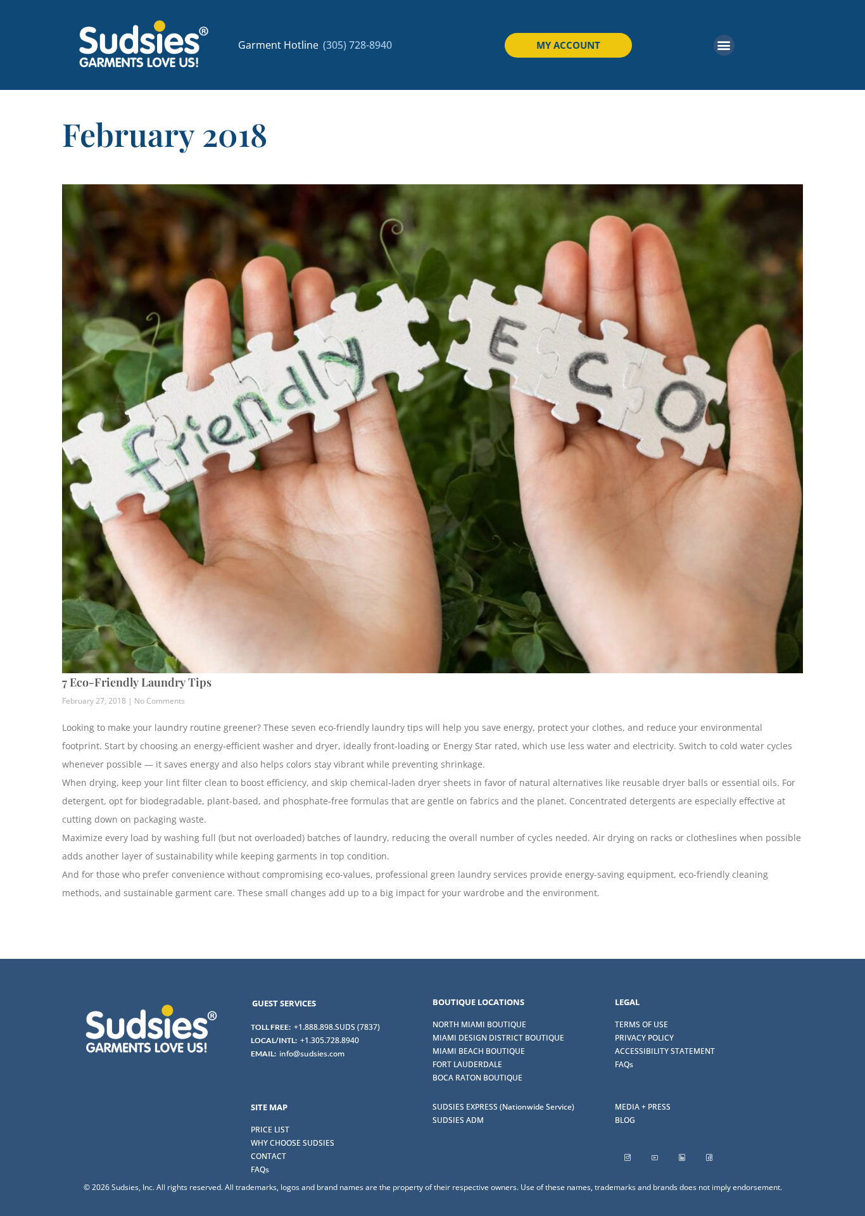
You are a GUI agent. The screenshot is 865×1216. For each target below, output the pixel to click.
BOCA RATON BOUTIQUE (477, 1077)
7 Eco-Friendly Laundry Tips (137, 682)
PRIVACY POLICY (644, 1037)
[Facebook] (709, 1157)
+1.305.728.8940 (329, 1040)
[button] (724, 45)
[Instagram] (627, 1157)
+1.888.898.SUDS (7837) (337, 1027)
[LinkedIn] (681, 1157)
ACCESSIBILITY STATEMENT (665, 1051)
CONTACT (268, 1156)
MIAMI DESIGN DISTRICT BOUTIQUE (498, 1037)
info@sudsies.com (311, 1053)
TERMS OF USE (641, 1024)
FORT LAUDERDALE (467, 1064)
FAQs (624, 1064)
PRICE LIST (270, 1129)
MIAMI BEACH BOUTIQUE (478, 1051)
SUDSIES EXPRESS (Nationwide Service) (503, 1106)
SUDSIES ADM (458, 1120)
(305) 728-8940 (357, 45)
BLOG (625, 1120)
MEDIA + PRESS (643, 1106)
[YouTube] (654, 1157)
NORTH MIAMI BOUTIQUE (479, 1024)
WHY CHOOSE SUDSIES (292, 1142)
